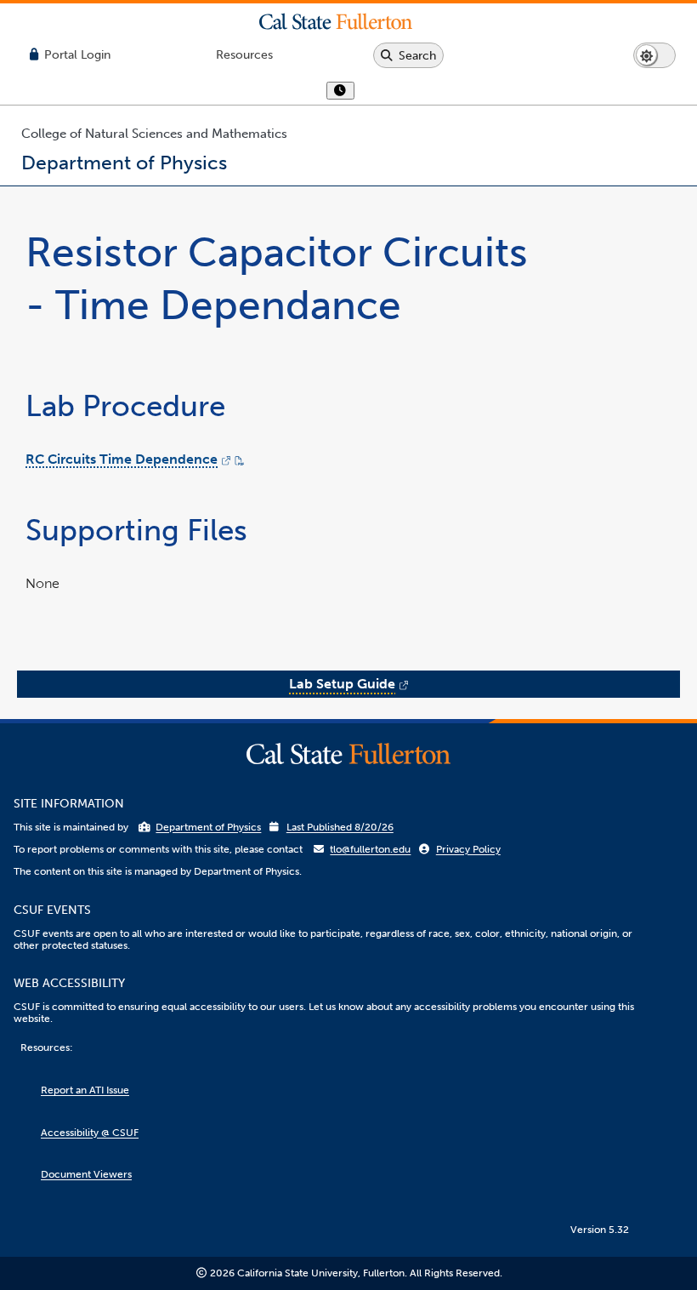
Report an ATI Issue (85, 1090)
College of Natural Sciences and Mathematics (154, 133)
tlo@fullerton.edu (370, 849)
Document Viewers (86, 1174)
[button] (348, 21)
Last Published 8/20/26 (340, 827)
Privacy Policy (468, 849)
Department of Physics (208, 827)
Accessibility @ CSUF (90, 1133)
